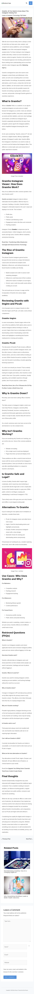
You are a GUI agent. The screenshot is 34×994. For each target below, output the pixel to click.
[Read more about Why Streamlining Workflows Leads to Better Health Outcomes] (17, 885)
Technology (16, 15)
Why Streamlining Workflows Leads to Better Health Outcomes (16, 896)
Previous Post (5, 839)
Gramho (4, 49)
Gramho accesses (7, 199)
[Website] (15, 962)
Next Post (29, 839)
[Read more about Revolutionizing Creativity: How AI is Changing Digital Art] (17, 860)
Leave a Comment (7, 15)
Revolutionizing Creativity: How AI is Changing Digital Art (15, 871)
